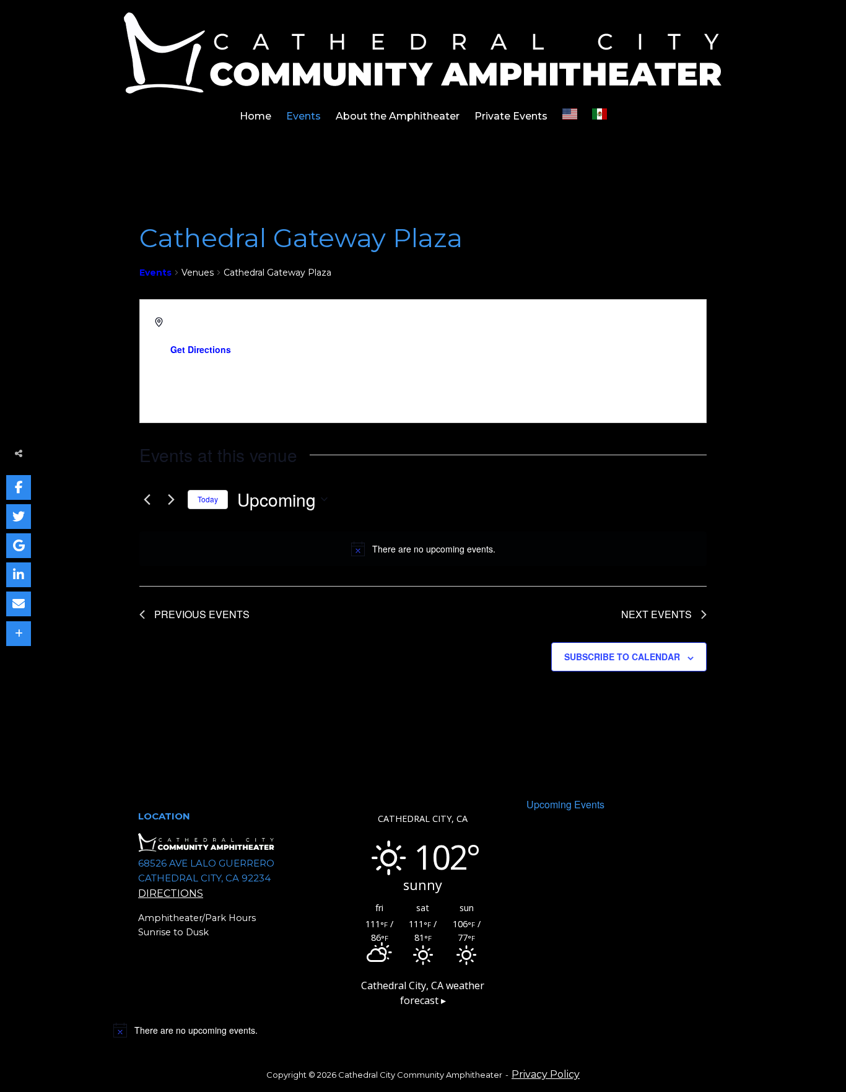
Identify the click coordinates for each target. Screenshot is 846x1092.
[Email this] (18, 604)
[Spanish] (599, 116)
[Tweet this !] (18, 516)
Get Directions (200, 349)
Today (208, 499)
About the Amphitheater (398, 116)
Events (303, 116)
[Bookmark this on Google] (18, 545)
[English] (569, 116)
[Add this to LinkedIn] (18, 574)
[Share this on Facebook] (18, 487)
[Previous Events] (146, 499)
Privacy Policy (546, 1074)
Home (255, 116)
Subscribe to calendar (622, 656)
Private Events (510, 116)
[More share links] (18, 633)
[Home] (423, 52)
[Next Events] (171, 499)
